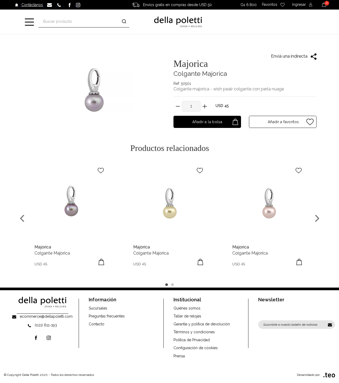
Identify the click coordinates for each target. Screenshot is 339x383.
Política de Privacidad (191, 340)
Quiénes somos (186, 308)
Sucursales (98, 308)
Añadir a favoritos (283, 122)
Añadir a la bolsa (207, 122)
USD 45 (222, 106)
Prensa (179, 356)
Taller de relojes (187, 316)
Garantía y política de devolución (201, 324)
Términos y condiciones (194, 332)
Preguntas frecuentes (107, 316)
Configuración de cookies (195, 348)
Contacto (96, 324)
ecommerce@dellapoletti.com (46, 316)
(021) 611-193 (46, 325)
